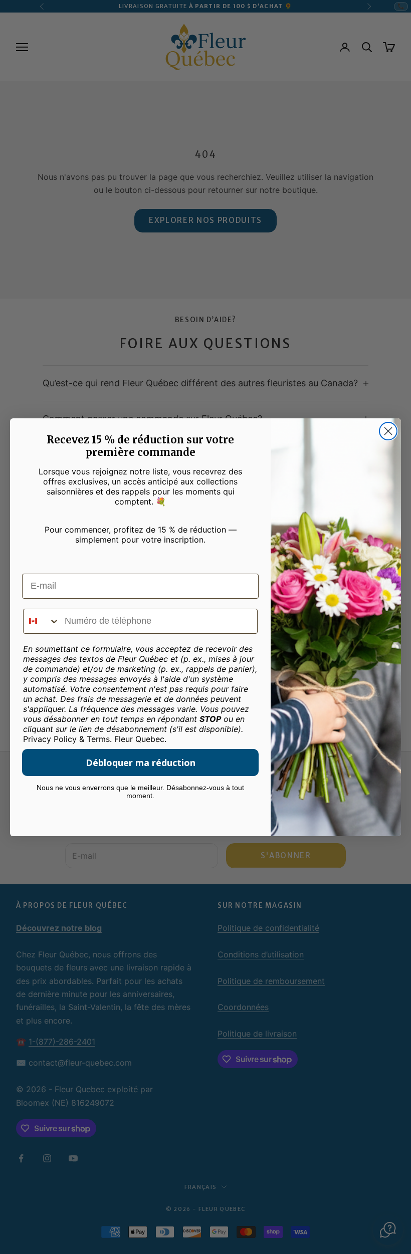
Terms (98, 739)
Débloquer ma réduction (140, 763)
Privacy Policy (50, 739)
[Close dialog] (388, 431)
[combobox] (42, 621)
